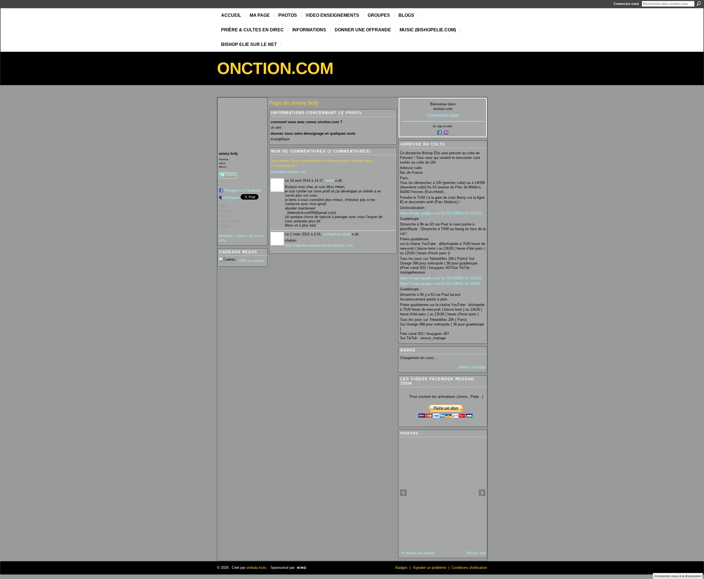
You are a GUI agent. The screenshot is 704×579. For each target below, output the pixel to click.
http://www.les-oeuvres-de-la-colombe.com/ (319, 245)
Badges (401, 568)
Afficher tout (476, 553)
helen (329, 180)
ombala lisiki (256, 568)
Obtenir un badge (472, 367)
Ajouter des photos (420, 553)
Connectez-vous (626, 4)
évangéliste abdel (337, 234)
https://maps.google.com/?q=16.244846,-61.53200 (440, 284)
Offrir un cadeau (251, 261)
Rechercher (699, 3)
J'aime (230, 175)
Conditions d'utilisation (469, 568)
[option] (443, 493)
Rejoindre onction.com (288, 172)
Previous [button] (403, 492)
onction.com (275, 68)
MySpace (232, 197)
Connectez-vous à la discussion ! (678, 576)
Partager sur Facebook (242, 190)
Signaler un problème (429, 568)
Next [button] (482, 492)
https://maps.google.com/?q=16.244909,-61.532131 (441, 213)
